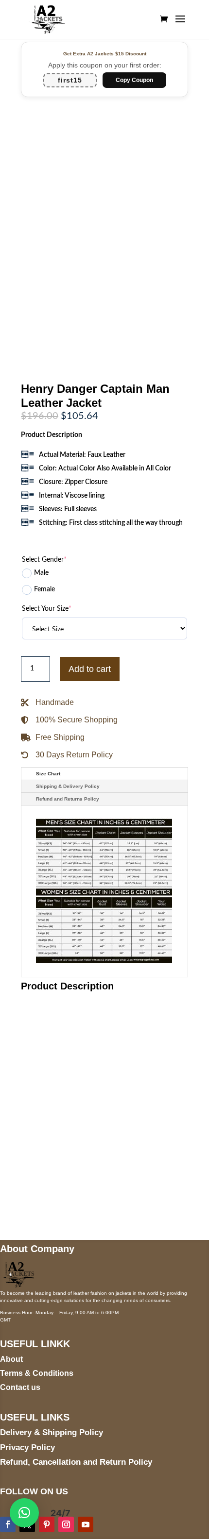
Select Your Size (46, 608)
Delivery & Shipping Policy (51, 1432)
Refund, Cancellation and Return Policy (76, 1462)
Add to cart (90, 669)
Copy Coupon (134, 80)
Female (44, 589)
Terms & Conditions (36, 1373)
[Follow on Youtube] (85, 1524)
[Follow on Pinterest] (46, 1524)
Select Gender (44, 559)
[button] (24, 1512)
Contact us (20, 1387)
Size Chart (48, 773)
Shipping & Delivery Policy (68, 786)
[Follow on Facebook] (8, 1524)
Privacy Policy (27, 1447)
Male (41, 572)
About (11, 1359)
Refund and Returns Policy (67, 799)
